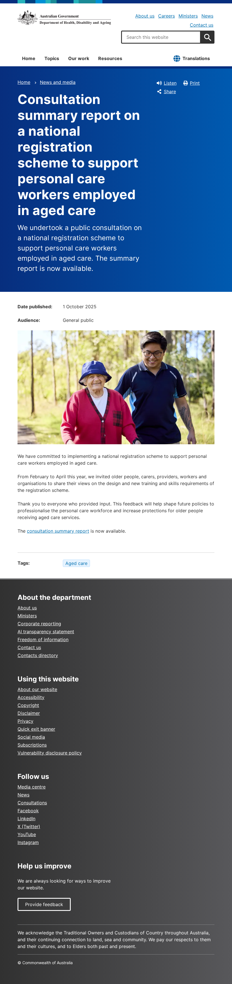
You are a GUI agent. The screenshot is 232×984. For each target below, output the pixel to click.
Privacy (25, 721)
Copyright (28, 705)
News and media (58, 82)
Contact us (201, 25)
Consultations (32, 803)
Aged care (76, 563)
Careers (166, 16)
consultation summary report (58, 531)
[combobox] (161, 37)
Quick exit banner (36, 729)
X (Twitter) (29, 826)
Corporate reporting (39, 623)
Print (195, 83)
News (207, 16)
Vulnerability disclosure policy (50, 753)
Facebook (28, 810)
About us (144, 16)
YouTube (27, 834)
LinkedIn (26, 818)
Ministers (188, 16)
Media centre (32, 787)
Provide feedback (44, 904)
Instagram (28, 842)
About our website (37, 689)
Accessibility (31, 697)
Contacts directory (38, 655)
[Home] (64, 17)
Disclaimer (29, 713)
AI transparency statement (46, 631)
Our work (78, 58)
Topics (51, 58)
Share (170, 91)
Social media (31, 737)
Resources (110, 58)
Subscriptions (32, 745)
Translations (196, 58)
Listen (170, 83)
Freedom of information (43, 639)
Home (28, 58)
